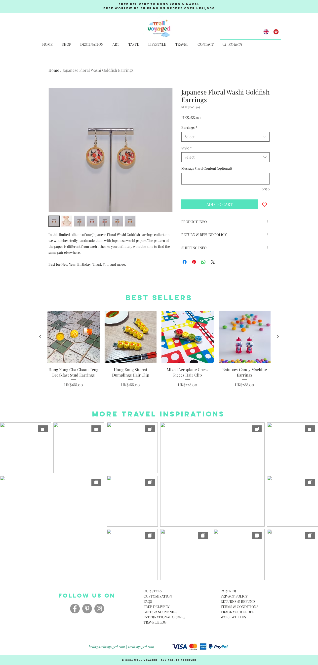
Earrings (189, 127)
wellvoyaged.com (141, 646)
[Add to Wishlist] (265, 204)
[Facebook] (75, 608)
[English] (266, 31)
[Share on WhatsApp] (203, 262)
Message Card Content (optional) (206, 168)
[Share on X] (213, 262)
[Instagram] (99, 608)
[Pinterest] (87, 608)
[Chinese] (276, 31)
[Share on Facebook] (185, 262)
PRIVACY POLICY (234, 596)
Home (53, 70)
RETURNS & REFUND (238, 601)
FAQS (148, 601)
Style (186, 148)
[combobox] (225, 137)
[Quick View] (73, 337)
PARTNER (228, 591)
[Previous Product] (40, 337)
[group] (159, 349)
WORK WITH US (233, 617)
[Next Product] (278, 337)
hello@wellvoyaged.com (107, 646)
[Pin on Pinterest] (194, 262)
